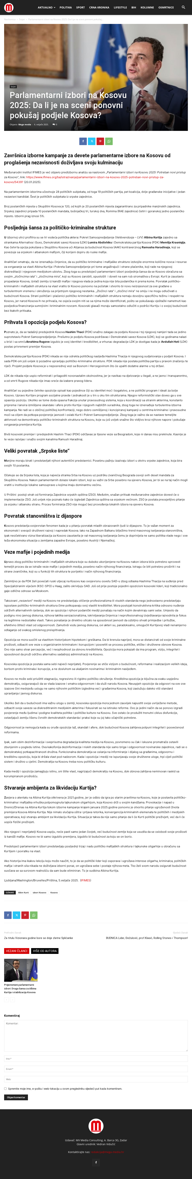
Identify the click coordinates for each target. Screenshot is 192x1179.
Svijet (22, 19)
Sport (80, 7)
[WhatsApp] (109, 141)
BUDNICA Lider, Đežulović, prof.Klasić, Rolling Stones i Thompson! (147, 938)
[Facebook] (83, 141)
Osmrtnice (166, 7)
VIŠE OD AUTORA (45, 951)
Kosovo (54, 892)
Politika (66, 7)
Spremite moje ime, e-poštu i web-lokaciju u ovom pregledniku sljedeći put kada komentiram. (65, 1088)
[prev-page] (6, 999)
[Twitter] (91, 141)
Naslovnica (10, 19)
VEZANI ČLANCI (16, 951)
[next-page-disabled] (12, 999)
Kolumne (147, 7)
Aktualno (45, 7)
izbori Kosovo (39, 892)
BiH (133, 7)
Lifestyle (120, 7)
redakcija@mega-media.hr (107, 1152)
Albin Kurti (23, 892)
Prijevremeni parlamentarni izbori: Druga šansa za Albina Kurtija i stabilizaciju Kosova (20, 988)
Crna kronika (99, 7)
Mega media (24, 124)
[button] (183, 8)
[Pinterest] (100, 141)
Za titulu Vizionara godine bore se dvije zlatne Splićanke (38, 938)
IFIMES (85, 880)
